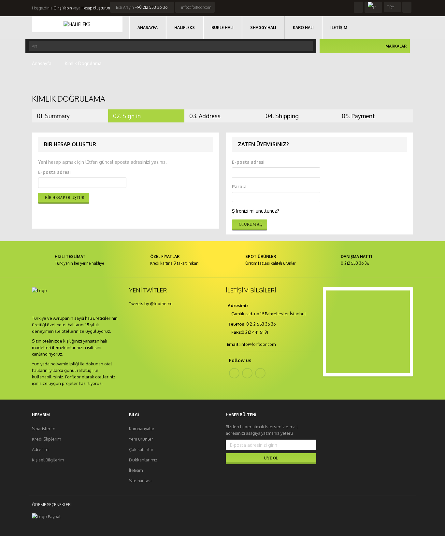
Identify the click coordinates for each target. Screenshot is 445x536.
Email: (233, 344)
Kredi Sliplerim (46, 439)
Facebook (234, 373)
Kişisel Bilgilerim (48, 459)
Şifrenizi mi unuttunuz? (255, 211)
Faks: (236, 332)
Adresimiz (238, 305)
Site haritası (140, 480)
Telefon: (236, 324)
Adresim (40, 449)
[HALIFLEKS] (77, 24)
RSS (260, 373)
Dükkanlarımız (143, 459)
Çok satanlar (141, 449)
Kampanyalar (141, 428)
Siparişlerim (43, 428)
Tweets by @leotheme (151, 303)
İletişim (136, 470)
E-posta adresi (54, 172)
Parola (239, 186)
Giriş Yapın (62, 8)
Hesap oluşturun (95, 8)
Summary (53, 116)
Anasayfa (41, 63)
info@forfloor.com (196, 7)
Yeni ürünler (141, 439)
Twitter (247, 373)
